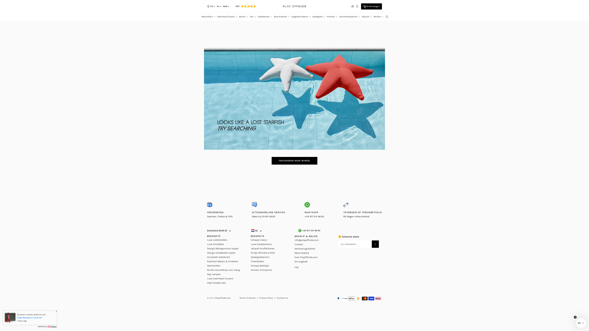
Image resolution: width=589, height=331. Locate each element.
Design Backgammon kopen (223, 248)
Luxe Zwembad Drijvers (220, 278)
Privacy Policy (266, 298)
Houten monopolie (261, 269)
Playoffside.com (223, 298)
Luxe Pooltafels (215, 244)
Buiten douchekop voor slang (223, 269)
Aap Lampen (214, 274)
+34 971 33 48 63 (311, 230)
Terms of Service (247, 298)
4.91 (237, 6)
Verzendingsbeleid (304, 248)
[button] (219, 6)
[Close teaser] (575, 317)
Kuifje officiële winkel (263, 252)
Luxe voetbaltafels (217, 239)
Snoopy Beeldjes (260, 265)
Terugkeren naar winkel (294, 161)
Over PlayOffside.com (306, 257)
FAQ (296, 267)
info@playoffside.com (306, 240)
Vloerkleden (257, 261)
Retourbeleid (301, 252)
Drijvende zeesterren (218, 257)
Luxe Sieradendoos (261, 244)
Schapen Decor (259, 239)
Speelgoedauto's (260, 257)
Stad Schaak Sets (216, 282)
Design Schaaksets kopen (221, 252)
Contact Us (282, 298)
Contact (298, 244)
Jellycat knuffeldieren (263, 248)
